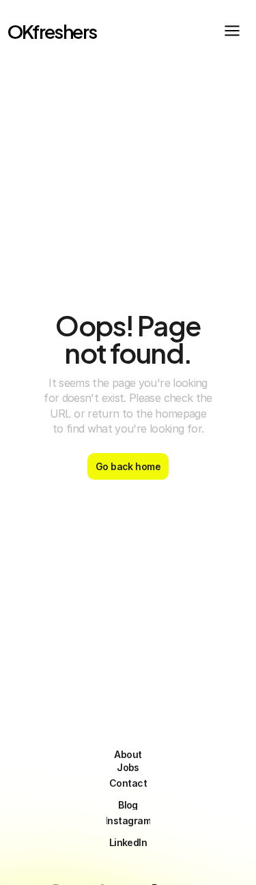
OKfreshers (52, 30)
